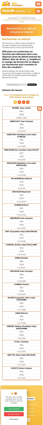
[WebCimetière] (12, 6)
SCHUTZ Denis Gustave (21, 368)
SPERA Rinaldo (21, 258)
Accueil (18, 16)
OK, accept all (14, 409)
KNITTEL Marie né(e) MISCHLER (21, 355)
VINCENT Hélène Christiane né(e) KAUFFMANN (21, 327)
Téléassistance (29, 415)
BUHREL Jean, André (21, 108)
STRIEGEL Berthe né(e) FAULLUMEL (21, 245)
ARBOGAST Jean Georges (21, 121)
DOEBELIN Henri (21, 205)
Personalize (13, 419)
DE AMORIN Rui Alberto (21, 179)
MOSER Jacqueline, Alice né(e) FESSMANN (21, 299)
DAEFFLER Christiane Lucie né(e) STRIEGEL (21, 136)
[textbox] (16, 84)
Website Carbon (28, 399)
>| (27, 102)
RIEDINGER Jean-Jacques (21, 218)
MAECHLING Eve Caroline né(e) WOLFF (21, 150)
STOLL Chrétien (21, 342)
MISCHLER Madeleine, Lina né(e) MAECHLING (21, 164)
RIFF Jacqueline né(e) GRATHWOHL (21, 232)
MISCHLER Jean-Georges (21, 271)
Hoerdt (29, 11)
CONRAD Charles (21, 284)
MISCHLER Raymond (21, 192)
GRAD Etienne (21, 313)
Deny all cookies (14, 414)
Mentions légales (27, 412)
